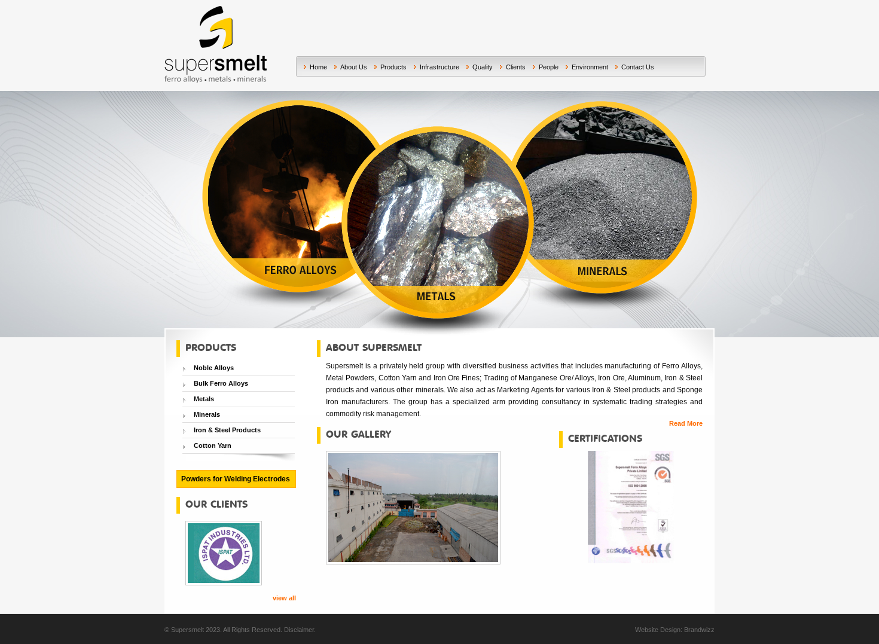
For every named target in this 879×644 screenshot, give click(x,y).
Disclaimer (299, 629)
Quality (482, 67)
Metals (204, 398)
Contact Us (637, 67)
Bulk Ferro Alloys (221, 383)
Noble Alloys (214, 367)
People (548, 67)
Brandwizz (699, 629)
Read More (686, 423)
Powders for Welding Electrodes (235, 479)
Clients (516, 67)
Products (393, 67)
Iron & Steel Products (227, 430)
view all (284, 598)
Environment (590, 67)
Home (318, 67)
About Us (353, 67)
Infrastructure (439, 67)
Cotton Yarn (212, 445)
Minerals (207, 414)
